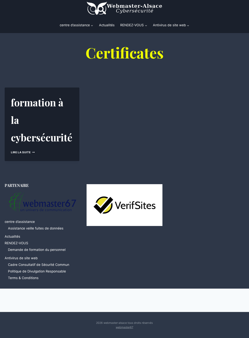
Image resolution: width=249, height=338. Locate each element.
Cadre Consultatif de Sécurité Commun (38, 265)
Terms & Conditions (23, 278)
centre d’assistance (20, 222)
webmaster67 (124, 327)
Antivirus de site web (21, 258)
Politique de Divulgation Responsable (37, 271)
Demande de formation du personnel (37, 250)
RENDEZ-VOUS (16, 243)
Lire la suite (23, 152)
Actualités (107, 25)
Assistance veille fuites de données (35, 228)
